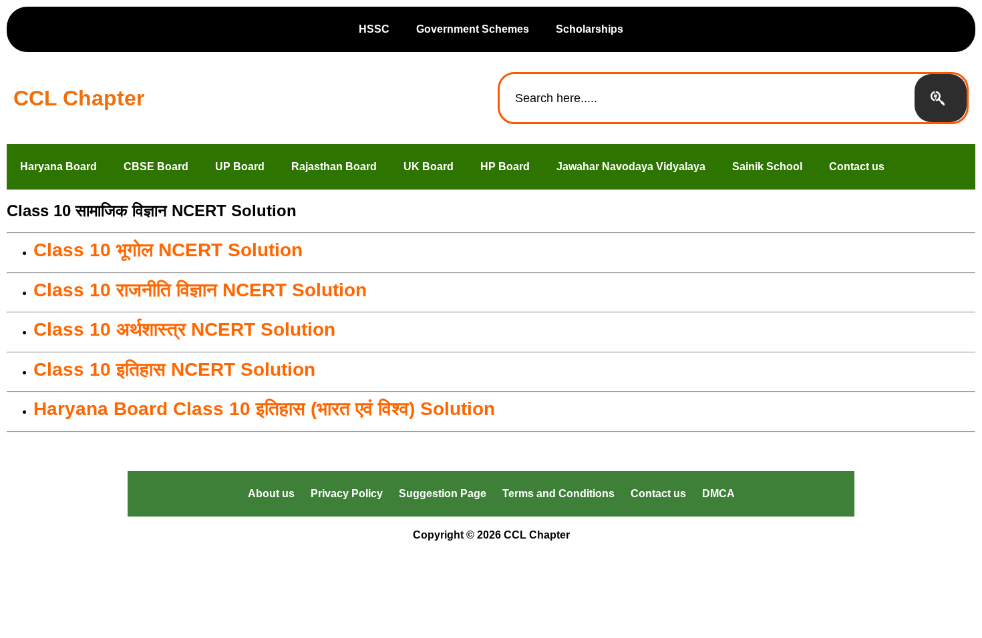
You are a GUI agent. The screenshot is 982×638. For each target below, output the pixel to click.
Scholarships (589, 29)
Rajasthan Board (334, 166)
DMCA (718, 493)
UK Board (428, 166)
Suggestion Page (442, 493)
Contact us (856, 166)
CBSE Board (156, 166)
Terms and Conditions (558, 493)
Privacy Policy (347, 493)
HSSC (374, 29)
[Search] (941, 98)
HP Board (505, 166)
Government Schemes (472, 29)
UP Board (240, 166)
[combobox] (707, 98)
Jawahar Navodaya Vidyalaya (630, 166)
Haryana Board (58, 166)
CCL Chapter (78, 98)
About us (271, 493)
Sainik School (767, 166)
